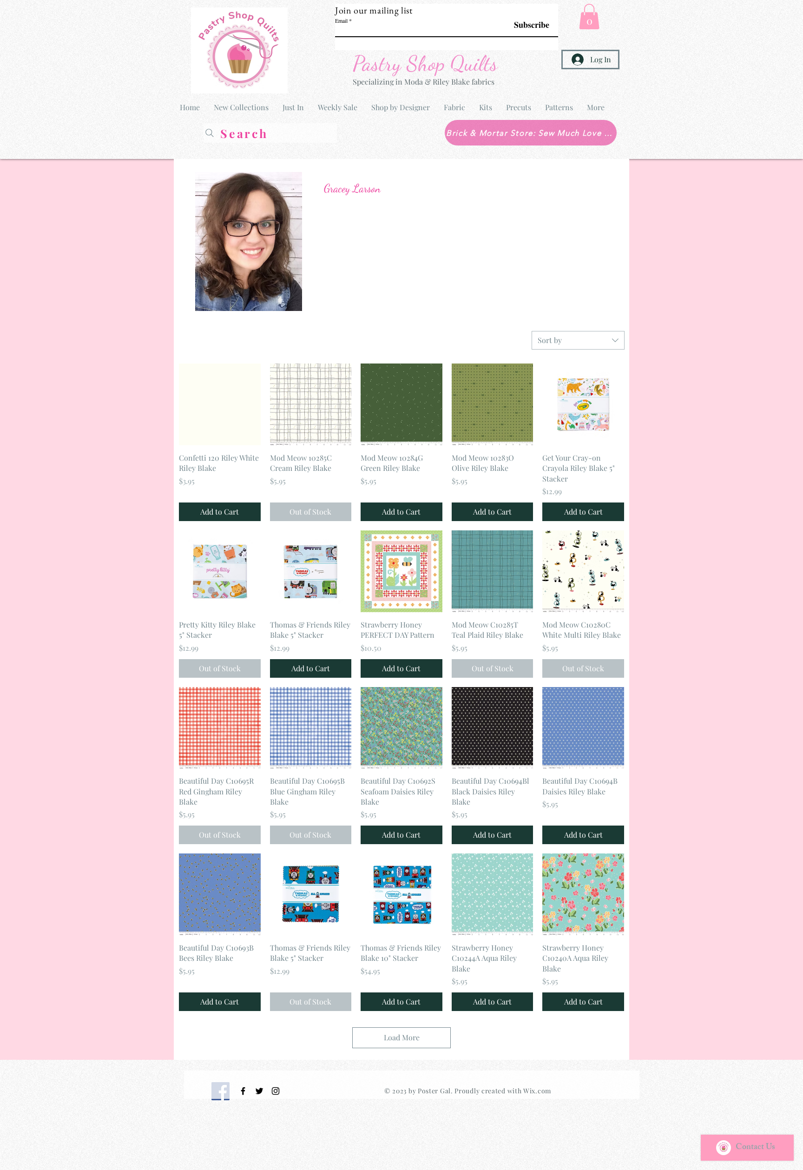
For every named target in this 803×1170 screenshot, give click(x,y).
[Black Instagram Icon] (275, 1091)
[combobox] (578, 340)
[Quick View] (220, 404)
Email (341, 20)
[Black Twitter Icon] (259, 1091)
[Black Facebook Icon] (243, 1091)
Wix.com (537, 1090)
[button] (589, 16)
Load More (402, 1037)
